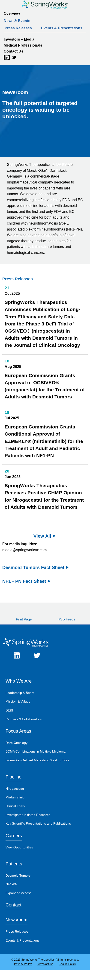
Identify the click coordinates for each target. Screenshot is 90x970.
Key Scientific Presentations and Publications (38, 823)
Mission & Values (18, 701)
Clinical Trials (15, 806)
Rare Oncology (16, 743)
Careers (14, 835)
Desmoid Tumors (18, 875)
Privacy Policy (23, 964)
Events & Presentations (61, 28)
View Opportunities (19, 847)
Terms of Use (45, 964)
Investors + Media (19, 39)
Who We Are (19, 681)
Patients (14, 863)
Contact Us (13, 51)
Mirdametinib (15, 797)
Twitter (12, 57)
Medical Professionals (23, 45)
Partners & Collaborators (24, 719)
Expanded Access (18, 893)
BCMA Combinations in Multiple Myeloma (36, 751)
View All (42, 536)
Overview (12, 13)
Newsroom (16, 919)
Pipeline (13, 776)
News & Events (17, 21)
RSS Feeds (66, 619)
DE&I (9, 710)
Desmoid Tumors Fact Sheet (33, 567)
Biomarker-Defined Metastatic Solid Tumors (37, 760)
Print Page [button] (24, 619)
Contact (13, 904)
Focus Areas (18, 731)
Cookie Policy (67, 964)
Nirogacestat (15, 788)
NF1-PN (11, 884)
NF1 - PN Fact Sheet (24, 581)
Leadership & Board (20, 693)
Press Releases (18, 28)
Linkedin (3, 57)
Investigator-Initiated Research (28, 815)
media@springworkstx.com (24, 550)
